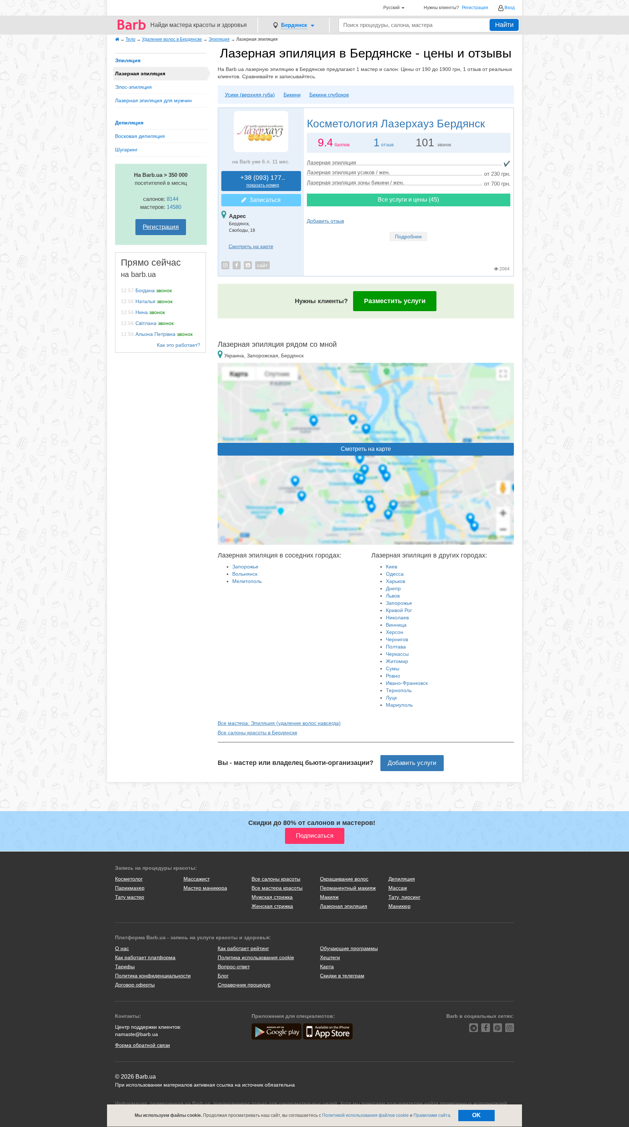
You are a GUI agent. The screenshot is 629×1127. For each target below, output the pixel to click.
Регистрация (475, 7)
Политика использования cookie (256, 957)
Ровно (393, 676)
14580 (174, 207)
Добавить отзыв (325, 221)
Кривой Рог (399, 610)
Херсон (394, 632)
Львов (393, 596)
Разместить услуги (395, 301)
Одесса (395, 574)
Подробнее (408, 236)
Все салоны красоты (276, 879)
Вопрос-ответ (234, 966)
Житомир (397, 661)
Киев (391, 567)
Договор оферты (135, 985)
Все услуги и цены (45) (408, 200)
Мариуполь (399, 705)
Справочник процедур (244, 985)
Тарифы (125, 966)
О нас (122, 948)
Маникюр (399, 906)
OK (476, 1115)
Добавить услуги (412, 762)
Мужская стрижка (272, 897)
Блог (223, 976)
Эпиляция (128, 60)
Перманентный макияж (348, 888)
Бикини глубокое (329, 95)
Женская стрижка (272, 906)
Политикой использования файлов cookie (365, 1115)
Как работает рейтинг (243, 948)
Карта (327, 966)
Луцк (391, 698)
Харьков (395, 581)
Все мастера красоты (277, 888)
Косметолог (129, 879)
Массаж (397, 888)
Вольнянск (244, 574)
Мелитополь (247, 581)
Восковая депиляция (140, 136)
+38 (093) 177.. (262, 181)
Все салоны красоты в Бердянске (257, 732)
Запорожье (245, 567)
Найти (504, 24)
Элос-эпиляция (133, 87)
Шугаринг (126, 149)
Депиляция (129, 123)
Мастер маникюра (205, 888)
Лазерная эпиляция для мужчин (153, 100)
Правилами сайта (432, 1115)
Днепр (393, 588)
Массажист (196, 879)
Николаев (397, 617)
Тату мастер (129, 897)
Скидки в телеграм (342, 976)
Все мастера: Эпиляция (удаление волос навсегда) (279, 723)
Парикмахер (130, 888)
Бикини (292, 95)
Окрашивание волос (344, 879)
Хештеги (330, 957)
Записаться (263, 200)
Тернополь (399, 690)
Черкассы (397, 654)
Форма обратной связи (142, 1045)
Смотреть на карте (251, 246)
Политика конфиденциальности (153, 976)
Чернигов (397, 639)
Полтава (396, 647)
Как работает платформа (145, 957)
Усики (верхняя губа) (250, 95)
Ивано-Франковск (407, 683)
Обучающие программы (349, 948)
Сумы (392, 668)
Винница (396, 625)
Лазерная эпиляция (343, 906)
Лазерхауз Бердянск (396, 124)
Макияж (329, 897)
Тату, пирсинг (404, 897)
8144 (172, 199)
